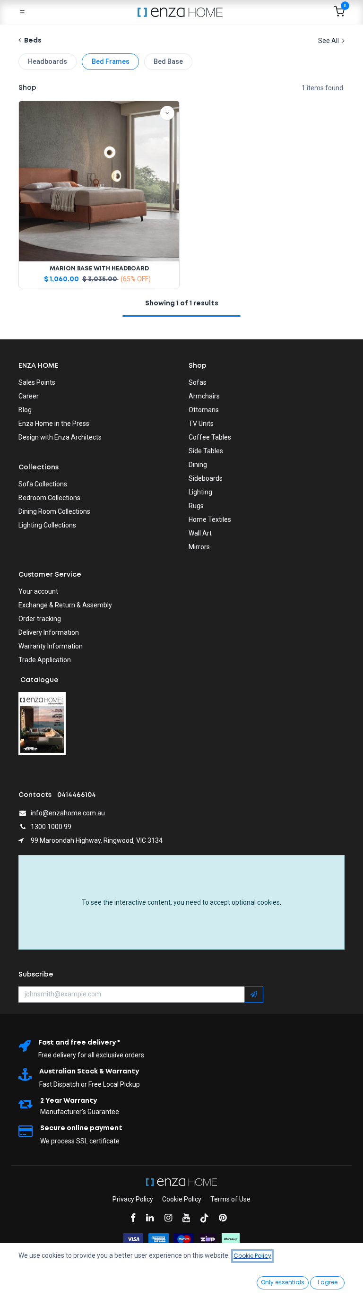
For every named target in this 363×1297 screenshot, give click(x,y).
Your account (38, 591)
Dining (198, 464)
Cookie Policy (181, 1199)
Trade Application (44, 660)
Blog (25, 410)
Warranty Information (50, 646)
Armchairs (204, 396)
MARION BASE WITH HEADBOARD (99, 268)
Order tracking (39, 619)
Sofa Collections (42, 484)
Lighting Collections (47, 525)
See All (329, 40)
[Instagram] (171, 1217)
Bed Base (168, 61)
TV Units (201, 423)
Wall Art (200, 533)
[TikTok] (207, 1217)
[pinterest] (226, 1217)
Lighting (200, 492)
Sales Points (36, 382)
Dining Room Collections (54, 511)
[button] (167, 113)
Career (28, 396)
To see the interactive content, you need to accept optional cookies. (181, 902)
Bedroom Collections (49, 498)
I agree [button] (327, 1282)
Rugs (196, 506)
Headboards (47, 61)
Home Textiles (210, 519)
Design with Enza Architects (60, 437)
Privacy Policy (132, 1199)
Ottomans (204, 410)
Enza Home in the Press (53, 423)
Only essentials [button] (282, 1282)
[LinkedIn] (153, 1217)
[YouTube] (189, 1217)
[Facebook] (136, 1217)
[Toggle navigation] (22, 12)
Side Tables (206, 451)
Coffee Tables (210, 437)
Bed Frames (111, 61)
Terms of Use (230, 1199)
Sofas (198, 382)
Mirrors (199, 547)
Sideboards (206, 478)
